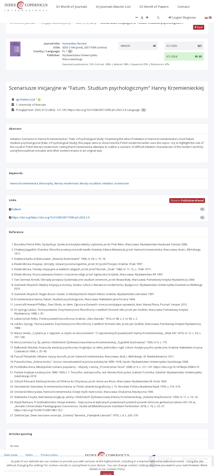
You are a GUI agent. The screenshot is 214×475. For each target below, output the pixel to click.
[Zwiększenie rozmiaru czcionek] (149, 17)
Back (199, 27)
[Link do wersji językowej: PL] (206, 17)
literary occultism (90, 183)
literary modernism (66, 183)
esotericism (121, 183)
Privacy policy (49, 455)
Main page (11, 455)
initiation (107, 183)
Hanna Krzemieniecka (24, 183)
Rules (29, 455)
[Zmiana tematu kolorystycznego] (158, 17)
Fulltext (16, 209)
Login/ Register (184, 17)
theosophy (46, 183)
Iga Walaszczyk (25, 99)
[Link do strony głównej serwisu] (26, 6)
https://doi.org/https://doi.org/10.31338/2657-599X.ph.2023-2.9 (50, 217)
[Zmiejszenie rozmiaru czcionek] (134, 17)
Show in (187, 200)
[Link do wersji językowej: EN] (210, 17)
